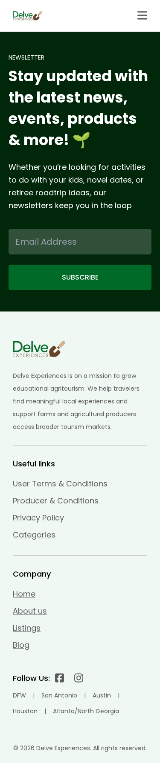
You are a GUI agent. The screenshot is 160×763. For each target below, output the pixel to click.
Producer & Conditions (56, 500)
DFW (19, 695)
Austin (102, 695)
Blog (21, 645)
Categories (34, 534)
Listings (27, 628)
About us (30, 611)
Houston (25, 711)
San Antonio (59, 695)
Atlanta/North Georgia (86, 711)
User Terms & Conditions (60, 483)
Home (24, 594)
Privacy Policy (38, 517)
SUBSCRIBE (80, 277)
